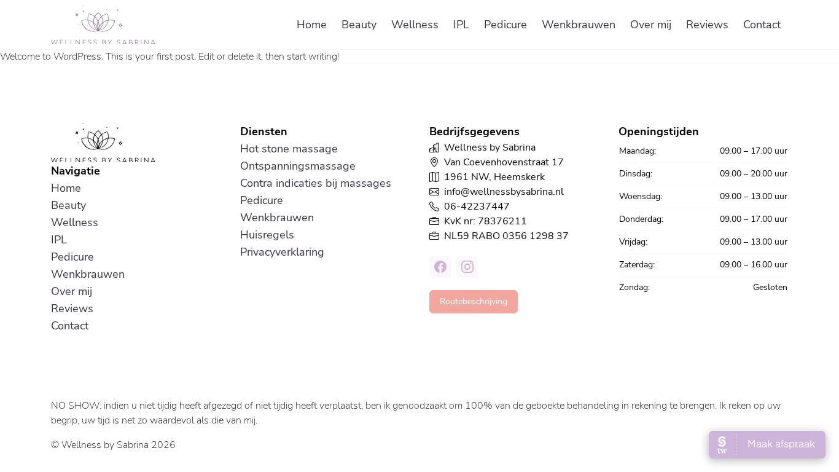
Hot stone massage (289, 148)
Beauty (359, 24)
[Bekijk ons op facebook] (440, 267)
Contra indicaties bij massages (315, 183)
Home (312, 24)
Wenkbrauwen (578, 24)
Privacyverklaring (282, 252)
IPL (461, 24)
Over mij (650, 24)
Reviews (707, 24)
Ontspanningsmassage (298, 166)
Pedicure (505, 24)
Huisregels (267, 234)
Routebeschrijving (473, 301)
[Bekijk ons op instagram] (467, 267)
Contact (762, 24)
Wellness (415, 24)
